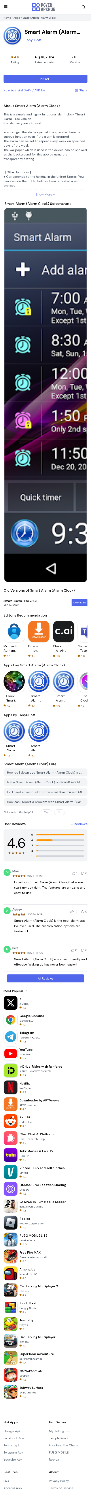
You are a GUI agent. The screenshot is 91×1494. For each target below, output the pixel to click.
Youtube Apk (13, 1460)
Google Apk (12, 1431)
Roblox (54, 1460)
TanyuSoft (33, 40)
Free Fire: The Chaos (63, 1445)
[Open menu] (6, 6)
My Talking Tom (60, 1431)
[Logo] (43, 7)
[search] (83, 7)
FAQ (6, 1481)
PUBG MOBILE (59, 1452)
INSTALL (45, 79)
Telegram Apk (13, 1452)
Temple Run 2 (58, 1438)
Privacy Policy (59, 1481)
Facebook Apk (14, 1438)
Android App (13, 1488)
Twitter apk (12, 1445)
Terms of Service (61, 1488)
